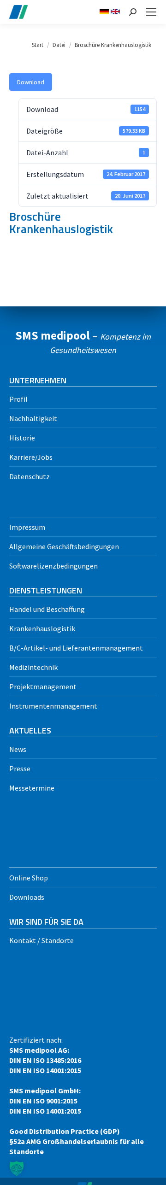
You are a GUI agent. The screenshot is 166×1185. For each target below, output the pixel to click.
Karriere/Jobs (31, 457)
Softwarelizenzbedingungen (53, 565)
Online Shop (28, 877)
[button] (16, 1168)
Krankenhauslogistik (42, 628)
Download (30, 82)
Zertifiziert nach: (76, 1095)
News (17, 749)
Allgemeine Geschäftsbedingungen (64, 546)
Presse (19, 768)
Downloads (26, 897)
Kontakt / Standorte (41, 940)
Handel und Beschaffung (47, 609)
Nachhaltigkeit (33, 418)
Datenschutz (29, 476)
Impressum (27, 527)
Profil (18, 399)
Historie (22, 437)
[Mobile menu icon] (151, 12)
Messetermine (31, 787)
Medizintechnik (33, 667)
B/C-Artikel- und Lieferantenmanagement (76, 647)
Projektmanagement (43, 686)
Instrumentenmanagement (53, 705)
